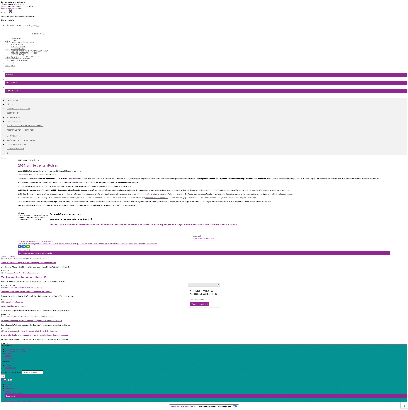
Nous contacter (10, 368)
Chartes (8, 356)
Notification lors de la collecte (183, 406)
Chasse (20, 244)
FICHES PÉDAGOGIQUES (19, 60)
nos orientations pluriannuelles (156, 198)
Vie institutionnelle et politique (68, 244)
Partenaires (9, 358)
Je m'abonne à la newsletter (11, 372)
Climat (122, 244)
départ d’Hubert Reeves (78, 178)
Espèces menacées (91, 244)
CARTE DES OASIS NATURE (20, 58)
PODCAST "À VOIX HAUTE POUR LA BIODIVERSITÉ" (29, 51)
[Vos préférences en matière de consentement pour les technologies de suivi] (404, 406)
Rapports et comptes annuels (16, 351)
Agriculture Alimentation (42, 244)
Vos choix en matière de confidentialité (215, 406)
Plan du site (9, 384)
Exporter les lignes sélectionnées (13, 2)
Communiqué (103, 244)
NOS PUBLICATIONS (18, 47)
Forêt (82, 244)
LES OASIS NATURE (18, 54)
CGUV (7, 391)
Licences (8, 386)
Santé (54, 244)
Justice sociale (151, 244)
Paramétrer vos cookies (13, 393)
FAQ (12, 63)
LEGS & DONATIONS (18, 49)
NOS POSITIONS (17, 44)
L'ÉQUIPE (14, 40)
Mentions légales (11, 388)
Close (218, 285)
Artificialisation (114, 244)
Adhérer (8, 365)
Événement (129, 244)
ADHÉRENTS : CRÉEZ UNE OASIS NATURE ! (26, 56)
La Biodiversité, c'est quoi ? (22, 42)
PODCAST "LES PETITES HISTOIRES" (20, 130)
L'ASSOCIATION (16, 38)
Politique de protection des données (18, 349)
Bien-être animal (140, 244)
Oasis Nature (28, 244)
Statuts (8, 354)
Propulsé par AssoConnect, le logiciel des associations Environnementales (32, 401)
